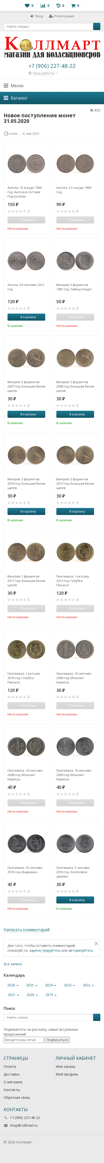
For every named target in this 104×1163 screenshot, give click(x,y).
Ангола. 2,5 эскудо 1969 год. (73, 189)
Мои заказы (65, 1066)
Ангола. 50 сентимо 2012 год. (25, 287)
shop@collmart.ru (23, 1125)
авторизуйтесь (80, 950)
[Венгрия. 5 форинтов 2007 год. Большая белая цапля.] (26, 358)
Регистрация (64, 16)
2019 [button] (49, 994)
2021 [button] (12, 994)
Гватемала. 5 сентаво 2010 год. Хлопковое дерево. (73, 871)
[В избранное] (42, 228)
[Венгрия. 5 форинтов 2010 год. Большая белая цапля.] (26, 455)
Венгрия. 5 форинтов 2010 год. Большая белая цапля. (26, 483)
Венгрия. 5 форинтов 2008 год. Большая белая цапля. (75, 386)
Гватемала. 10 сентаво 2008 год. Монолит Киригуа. (25, 774)
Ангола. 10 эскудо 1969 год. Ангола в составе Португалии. (24, 191)
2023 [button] (68, 985)
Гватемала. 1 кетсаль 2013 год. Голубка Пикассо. (72, 580)
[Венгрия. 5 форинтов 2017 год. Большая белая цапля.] (26, 552)
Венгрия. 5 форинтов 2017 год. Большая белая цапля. (26, 580)
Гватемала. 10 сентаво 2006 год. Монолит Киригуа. (73, 677)
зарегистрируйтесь (45, 950)
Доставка (11, 1074)
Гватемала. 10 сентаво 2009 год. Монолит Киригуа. (73, 774)
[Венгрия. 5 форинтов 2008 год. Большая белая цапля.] (75, 358)
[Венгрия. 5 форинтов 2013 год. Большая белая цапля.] (75, 455)
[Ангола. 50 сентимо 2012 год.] (26, 261)
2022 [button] (87, 985)
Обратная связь (17, 1097)
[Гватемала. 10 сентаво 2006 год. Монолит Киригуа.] (75, 649)
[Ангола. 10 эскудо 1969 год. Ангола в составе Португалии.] (26, 163)
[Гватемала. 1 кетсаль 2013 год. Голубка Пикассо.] (75, 552)
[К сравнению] (35, 228)
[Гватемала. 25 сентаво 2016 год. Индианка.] (26, 843)
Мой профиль (67, 1074)
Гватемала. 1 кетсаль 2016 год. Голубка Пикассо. (23, 677)
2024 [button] (49, 985)
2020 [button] (31, 994)
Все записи (13, 964)
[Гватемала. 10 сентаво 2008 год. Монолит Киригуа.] (26, 746)
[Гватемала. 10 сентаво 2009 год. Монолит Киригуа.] (75, 746)
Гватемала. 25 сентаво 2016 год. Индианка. (25, 869)
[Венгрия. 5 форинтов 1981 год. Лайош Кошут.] (75, 261)
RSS (97, 110)
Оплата (10, 1066)
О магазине (13, 1082)
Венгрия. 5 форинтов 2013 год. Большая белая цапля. (75, 483)
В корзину (28, 317)
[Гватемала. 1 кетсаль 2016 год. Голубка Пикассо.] (26, 649)
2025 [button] (30, 985)
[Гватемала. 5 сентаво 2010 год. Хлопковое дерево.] (75, 843)
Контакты (12, 1089)
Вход (39, 16)
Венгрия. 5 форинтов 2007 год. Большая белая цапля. (26, 386)
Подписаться (57, 1039)
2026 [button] (11, 985)
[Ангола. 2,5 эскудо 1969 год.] (75, 163)
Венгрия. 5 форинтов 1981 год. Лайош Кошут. (74, 287)
